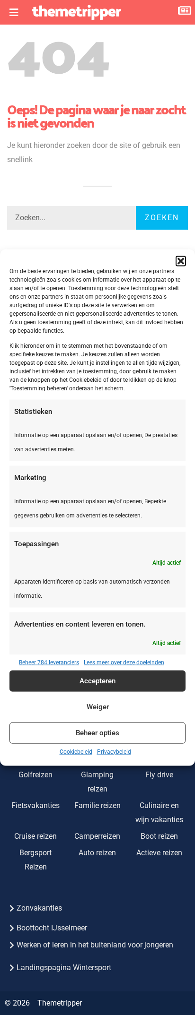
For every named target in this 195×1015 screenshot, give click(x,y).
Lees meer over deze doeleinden (124, 662)
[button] (181, 261)
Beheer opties (97, 733)
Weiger (98, 707)
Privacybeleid (114, 751)
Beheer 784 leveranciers (49, 662)
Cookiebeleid (76, 751)
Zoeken (162, 217)
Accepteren (97, 681)
